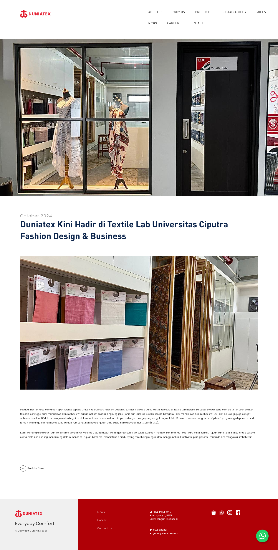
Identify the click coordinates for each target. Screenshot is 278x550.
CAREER (173, 23)
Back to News (36, 468)
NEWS (152, 23)
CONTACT (196, 23)
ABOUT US (156, 12)
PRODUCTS (203, 12)
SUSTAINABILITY (234, 12)
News (101, 512)
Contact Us (105, 528)
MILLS (261, 12)
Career (102, 520)
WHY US (179, 12)
